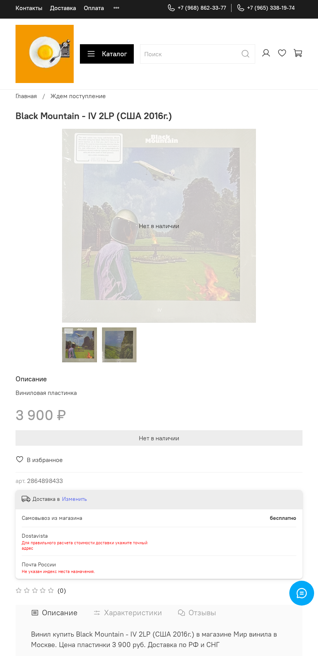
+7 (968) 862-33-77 (202, 7)
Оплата (94, 8)
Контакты (29, 8)
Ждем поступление (78, 96)
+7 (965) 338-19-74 (271, 7)
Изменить (74, 498)
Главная (26, 96)
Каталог (114, 53)
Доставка (63, 8)
